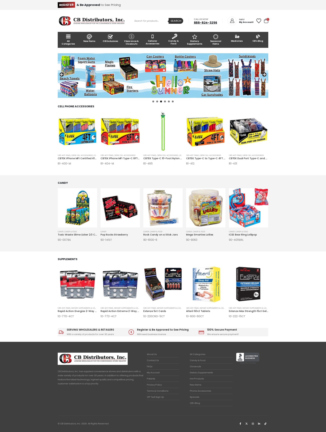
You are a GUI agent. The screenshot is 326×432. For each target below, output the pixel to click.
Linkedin (259, 423)
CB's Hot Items (64, 155)
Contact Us (153, 360)
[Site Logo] (92, 21)
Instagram (252, 423)
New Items (89, 41)
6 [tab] (173, 101)
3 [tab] (161, 101)
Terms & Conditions (157, 390)
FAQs (149, 366)
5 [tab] (169, 101)
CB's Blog (195, 403)
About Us (152, 354)
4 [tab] (165, 101)
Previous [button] (62, 74)
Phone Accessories (200, 390)
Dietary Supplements (194, 42)
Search (176, 21)
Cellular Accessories (152, 42)
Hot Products (197, 378)
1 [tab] (153, 101)
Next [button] (264, 74)
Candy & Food (173, 42)
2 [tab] (157, 101)
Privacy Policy (154, 384)
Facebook (240, 423)
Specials (194, 397)
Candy (61, 231)
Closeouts (195, 366)
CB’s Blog (257, 41)
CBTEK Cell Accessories (82, 155)
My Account (153, 372)
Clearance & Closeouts (131, 42)
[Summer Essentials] (163, 75)
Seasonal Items (215, 42)
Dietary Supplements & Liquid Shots (87, 308)
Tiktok (265, 423)
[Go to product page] (77, 131)
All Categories (68, 42)
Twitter (246, 423)
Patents (151, 378)
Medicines (237, 41)
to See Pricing (90, 5)
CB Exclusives (110, 41)
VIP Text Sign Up (155, 397)
